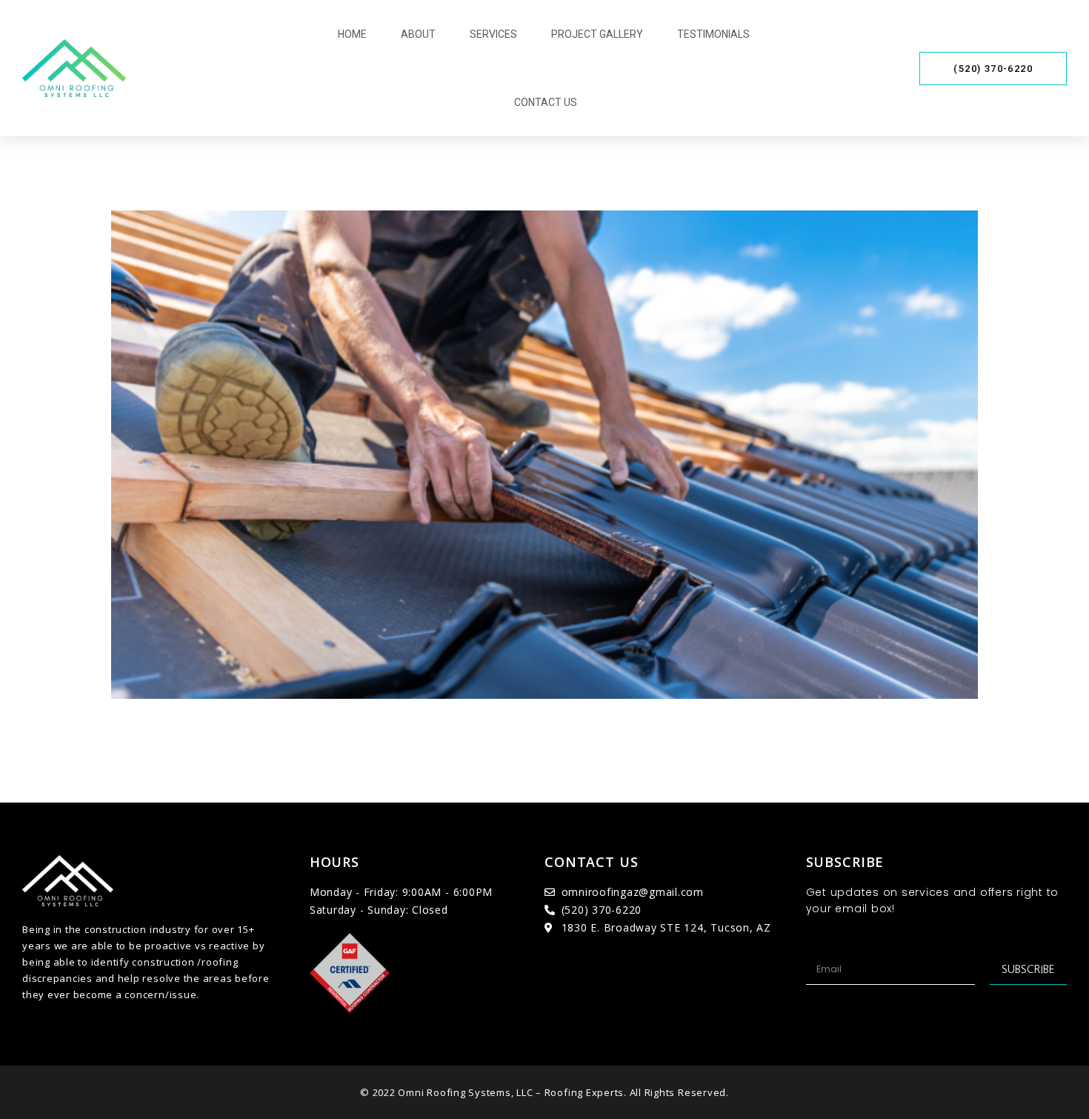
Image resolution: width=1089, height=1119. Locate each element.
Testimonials (713, 34)
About (418, 34)
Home (352, 34)
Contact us (545, 102)
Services (493, 34)
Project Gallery (597, 34)
